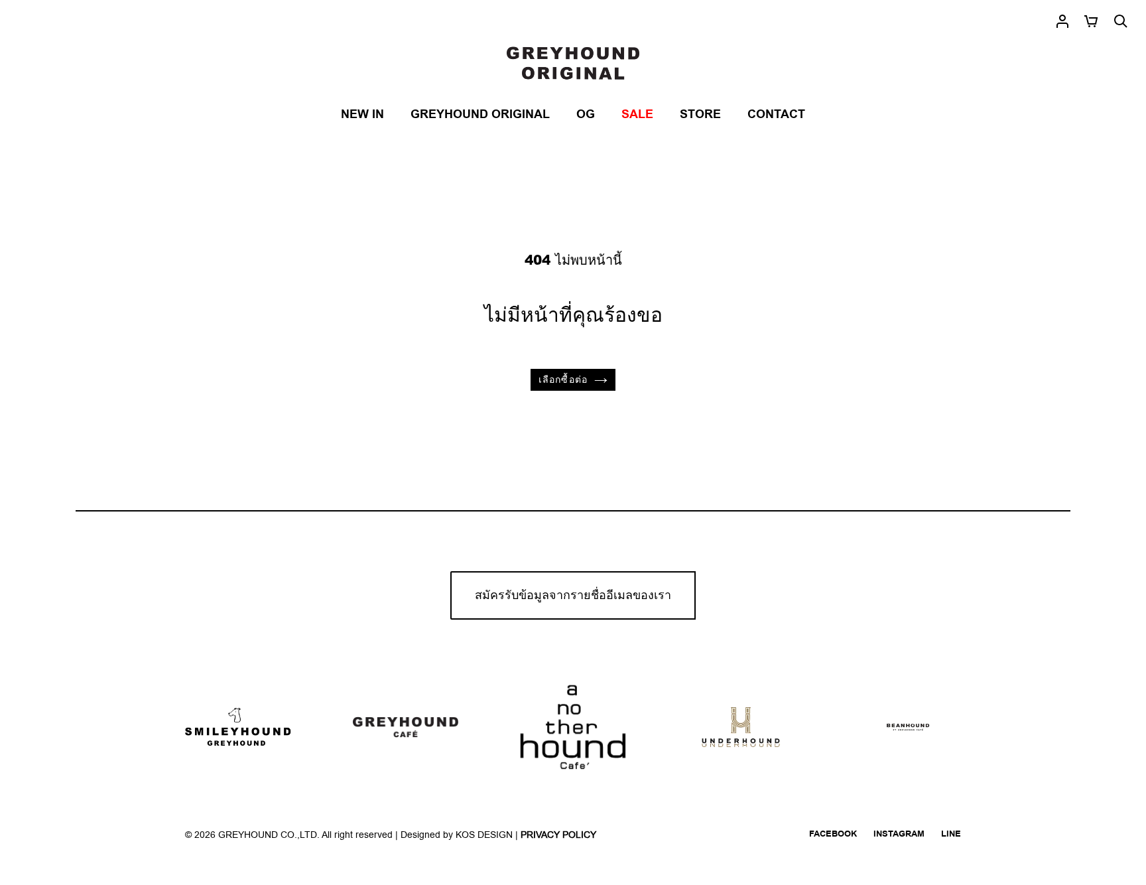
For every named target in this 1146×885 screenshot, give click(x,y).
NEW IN (362, 114)
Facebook (833, 834)
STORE (700, 114)
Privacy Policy (558, 835)
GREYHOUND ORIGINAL (480, 114)
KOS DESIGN (485, 835)
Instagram (898, 834)
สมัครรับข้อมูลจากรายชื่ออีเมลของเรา (573, 595)
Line (951, 834)
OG (585, 114)
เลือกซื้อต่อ (563, 380)
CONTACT (776, 114)
